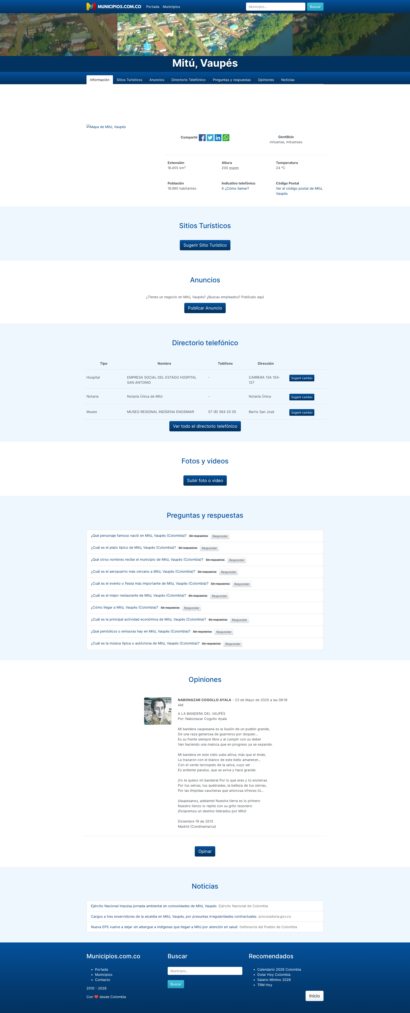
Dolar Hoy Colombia (273, 974)
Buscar (315, 6)
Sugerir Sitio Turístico (205, 245)
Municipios (171, 6)
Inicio (314, 995)
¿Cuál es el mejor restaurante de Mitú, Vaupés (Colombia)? (149, 595)
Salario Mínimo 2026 (274, 980)
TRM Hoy (264, 985)
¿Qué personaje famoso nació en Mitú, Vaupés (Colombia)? (149, 535)
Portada (152, 6)
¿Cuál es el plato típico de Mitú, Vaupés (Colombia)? (144, 547)
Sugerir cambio (301, 378)
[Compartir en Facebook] (202, 137)
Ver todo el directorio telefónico (205, 426)
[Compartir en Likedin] (218, 137)
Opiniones (266, 80)
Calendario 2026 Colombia (279, 969)
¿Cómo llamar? (237, 188)
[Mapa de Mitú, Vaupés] (106, 126)
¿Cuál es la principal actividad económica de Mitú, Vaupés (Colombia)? (159, 619)
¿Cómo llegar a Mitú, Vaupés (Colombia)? (135, 607)
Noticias (287, 80)
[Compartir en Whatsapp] (226, 137)
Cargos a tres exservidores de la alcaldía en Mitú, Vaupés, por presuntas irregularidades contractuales (173, 916)
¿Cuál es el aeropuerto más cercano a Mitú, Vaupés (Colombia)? (154, 571)
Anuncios (156, 80)
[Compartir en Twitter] (210, 137)
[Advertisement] (205, 109)
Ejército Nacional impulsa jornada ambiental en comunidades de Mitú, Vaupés (154, 906)
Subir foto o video (205, 480)
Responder (220, 536)
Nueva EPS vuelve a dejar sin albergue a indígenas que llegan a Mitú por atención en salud (164, 927)
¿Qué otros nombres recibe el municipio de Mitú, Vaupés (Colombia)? (158, 559)
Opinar (205, 851)
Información (99, 80)
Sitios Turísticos (129, 80)
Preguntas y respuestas (232, 80)
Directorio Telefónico (188, 80)
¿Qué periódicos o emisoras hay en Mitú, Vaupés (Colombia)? (151, 631)
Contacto (102, 980)
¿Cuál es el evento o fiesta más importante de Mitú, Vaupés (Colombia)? (160, 583)
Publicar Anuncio (205, 308)
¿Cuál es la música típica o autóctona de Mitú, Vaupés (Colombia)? (156, 643)
